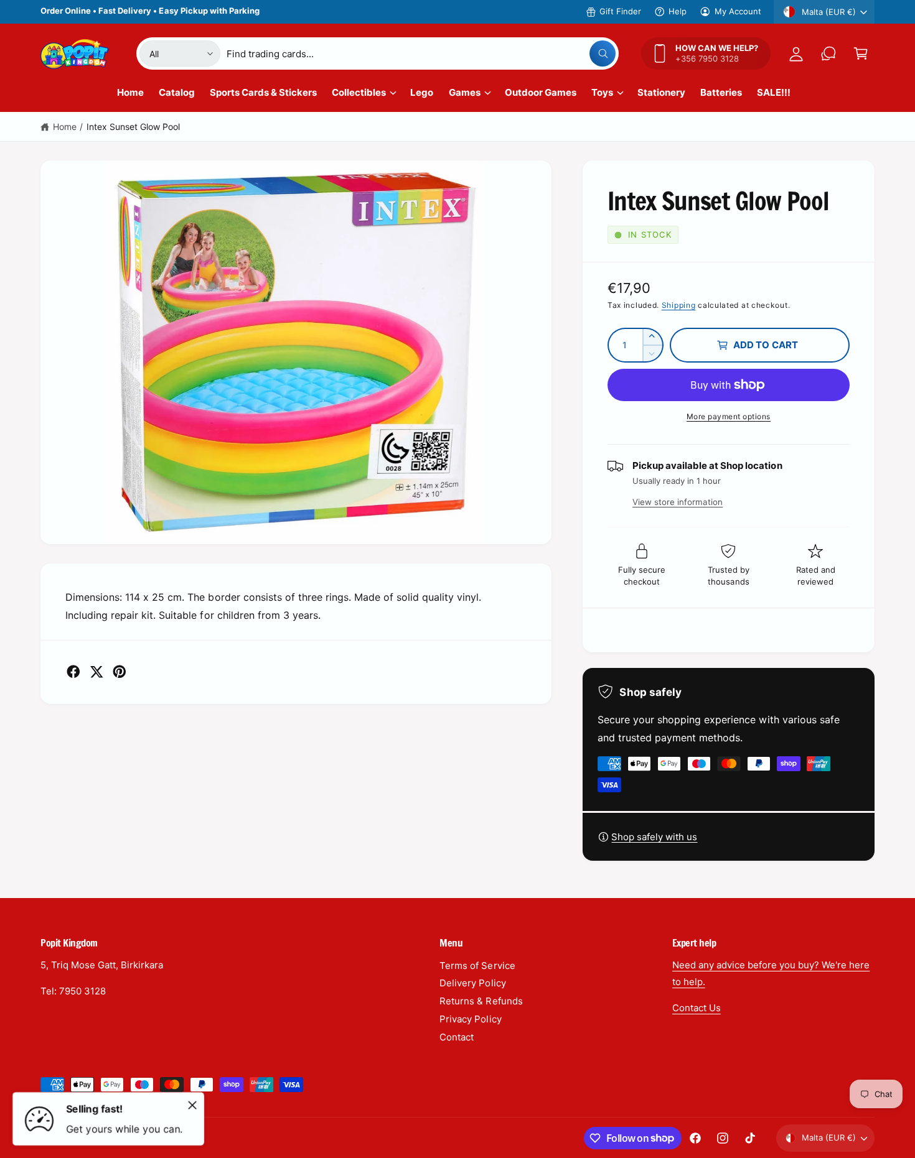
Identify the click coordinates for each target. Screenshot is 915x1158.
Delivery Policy (472, 983)
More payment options (729, 416)
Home (65, 126)
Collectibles (359, 92)
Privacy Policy (470, 1019)
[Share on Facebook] (73, 672)
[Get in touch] (828, 53)
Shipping (679, 305)
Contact (456, 1037)
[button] (861, 53)
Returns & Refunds (480, 1001)
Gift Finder (620, 11)
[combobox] (421, 53)
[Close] (192, 1105)
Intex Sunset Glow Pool (133, 126)
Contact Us (696, 1008)
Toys (602, 92)
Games (465, 92)
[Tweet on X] (96, 672)
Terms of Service (477, 965)
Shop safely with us (654, 837)
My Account (738, 11)
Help (678, 11)
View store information (677, 502)
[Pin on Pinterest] (119, 672)
